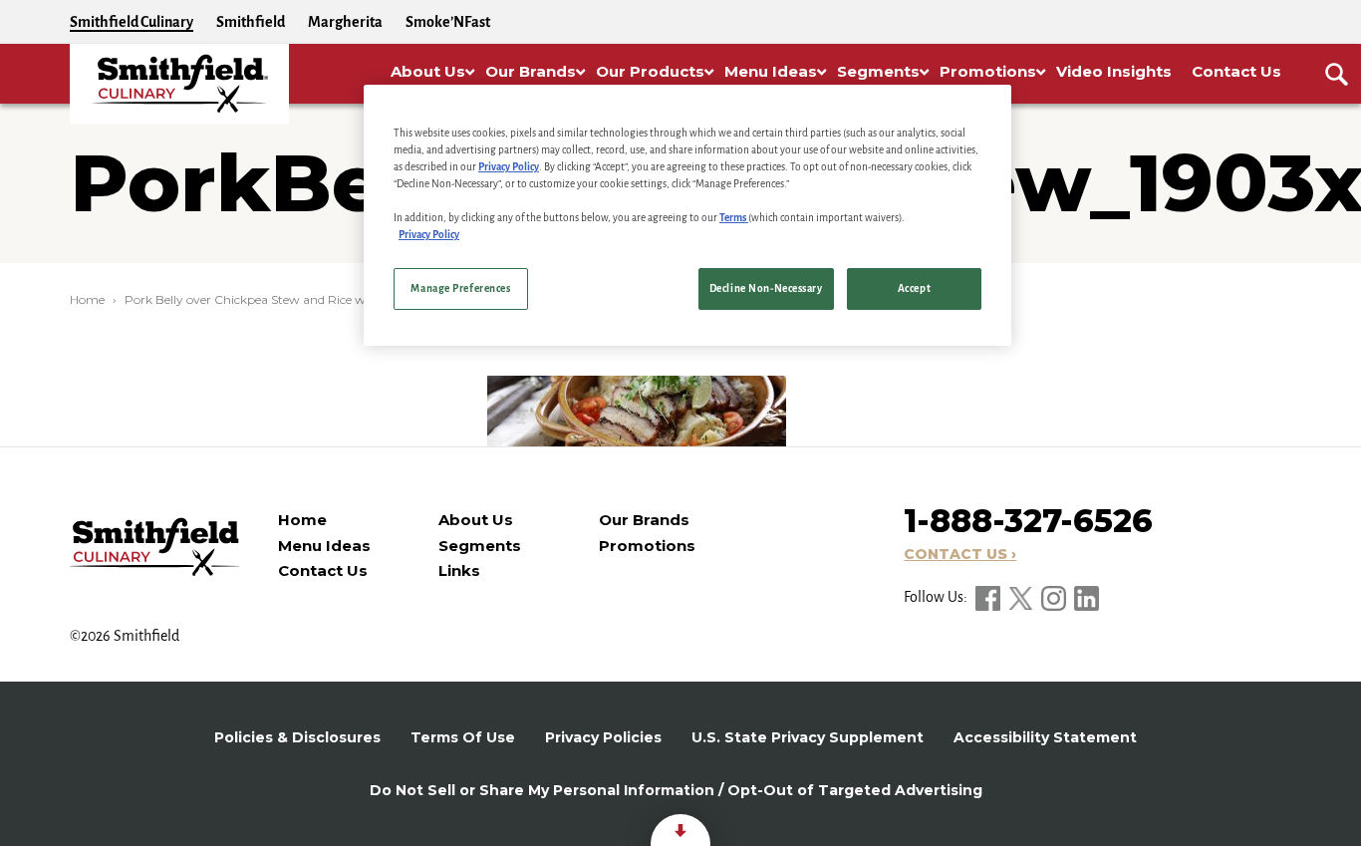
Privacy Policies (603, 737)
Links (459, 570)
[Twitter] (1022, 597)
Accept (914, 288)
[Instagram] (1055, 597)
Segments (479, 545)
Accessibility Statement (1045, 737)
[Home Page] (179, 84)
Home (87, 299)
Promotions (647, 545)
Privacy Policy (508, 166)
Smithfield (250, 22)
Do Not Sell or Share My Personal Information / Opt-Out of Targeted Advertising (676, 790)
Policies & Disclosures (297, 737)
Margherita (345, 22)
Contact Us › (960, 554)
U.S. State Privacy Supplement (807, 737)
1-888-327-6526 (1028, 520)
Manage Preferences (460, 288)
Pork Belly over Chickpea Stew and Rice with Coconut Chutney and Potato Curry (359, 299)
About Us (475, 519)
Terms (733, 217)
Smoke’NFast (448, 22)
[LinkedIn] (1086, 597)
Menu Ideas (324, 545)
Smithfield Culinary (131, 22)
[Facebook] (989, 597)
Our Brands (644, 519)
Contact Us (323, 570)
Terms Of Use (462, 737)
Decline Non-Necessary (766, 288)
